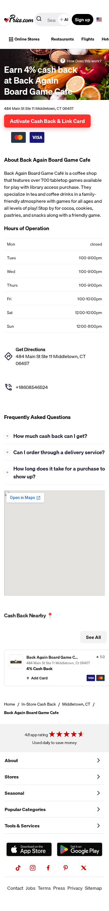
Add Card (39, 678)
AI (66, 19)
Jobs (30, 888)
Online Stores (27, 39)
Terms (44, 888)
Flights (87, 39)
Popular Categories (25, 809)
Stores (12, 776)
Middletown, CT (76, 704)
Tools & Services (22, 825)
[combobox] (53, 19)
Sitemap (93, 888)
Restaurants (62, 39)
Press (59, 888)
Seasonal (14, 793)
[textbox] (99, 19)
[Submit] (39, 20)
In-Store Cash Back (39, 704)
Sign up (82, 19)
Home (9, 704)
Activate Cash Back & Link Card (47, 121)
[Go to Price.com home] (19, 19)
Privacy (75, 888)
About (11, 760)
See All (93, 637)
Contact (15, 888)
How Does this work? (84, 61)
